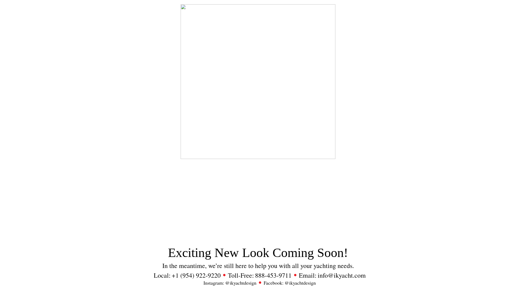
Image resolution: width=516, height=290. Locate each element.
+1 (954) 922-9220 (196, 275)
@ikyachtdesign (240, 283)
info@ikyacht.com (342, 275)
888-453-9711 (273, 275)
